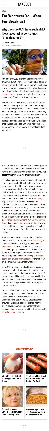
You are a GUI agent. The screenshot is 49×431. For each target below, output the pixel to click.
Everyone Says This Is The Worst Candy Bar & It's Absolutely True (35, 412)
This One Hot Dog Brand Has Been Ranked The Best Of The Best (36, 378)
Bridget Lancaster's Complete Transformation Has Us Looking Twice (12, 412)
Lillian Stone (9, 43)
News (4, 11)
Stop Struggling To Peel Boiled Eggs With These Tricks (11, 378)
